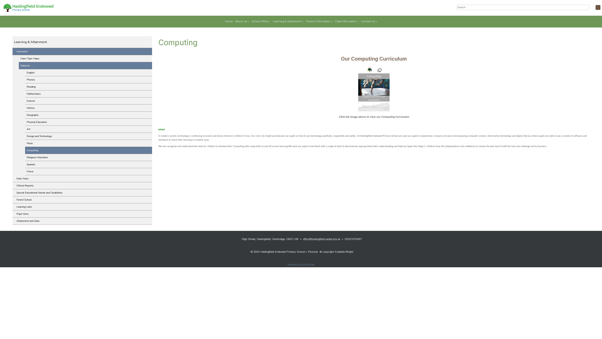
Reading (31, 87)
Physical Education (37, 122)
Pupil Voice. (22, 214)
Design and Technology (39, 136)
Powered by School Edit (301, 264)
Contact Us (368, 21)
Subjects (25, 65)
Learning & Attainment (287, 21)
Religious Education (37, 157)
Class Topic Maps (29, 58)
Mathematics (34, 94)
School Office (260, 21)
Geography (33, 115)
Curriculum (22, 51)
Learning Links (24, 207)
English (30, 72)
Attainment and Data (27, 221)
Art (28, 129)
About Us (241, 21)
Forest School (24, 200)
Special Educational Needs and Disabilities (39, 192)
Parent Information (318, 21)
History (31, 108)
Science (31, 101)
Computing (32, 150)
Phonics (31, 79)
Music (30, 143)
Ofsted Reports (25, 185)
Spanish (31, 164)
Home (229, 21)
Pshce (30, 171)
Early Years (22, 178)
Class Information (346, 21)
